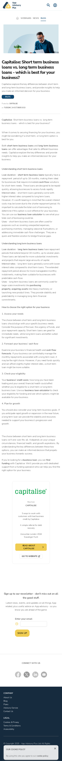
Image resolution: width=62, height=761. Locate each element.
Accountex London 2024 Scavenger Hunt (31, 535)
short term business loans (20, 145)
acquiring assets (20, 289)
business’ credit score (18, 380)
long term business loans (31, 249)
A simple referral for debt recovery (31, 526)
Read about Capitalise (28, 547)
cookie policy (42, 756)
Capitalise (7, 119)
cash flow (44, 182)
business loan (30, 460)
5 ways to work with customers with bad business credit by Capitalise (31, 516)
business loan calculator (29, 214)
